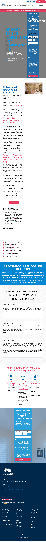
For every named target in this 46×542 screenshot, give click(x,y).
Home (4, 81)
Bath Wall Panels (23, 279)
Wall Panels (39, 5)
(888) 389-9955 (31, 1)
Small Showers (37, 275)
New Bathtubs (12, 274)
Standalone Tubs (30, 274)
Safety (9, 8)
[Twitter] (5, 499)
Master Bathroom (19, 272)
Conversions (30, 5)
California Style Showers (25, 275)
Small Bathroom (29, 272)
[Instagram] (7, 499)
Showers (22, 5)
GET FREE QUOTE (32, 76)
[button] (2, 310)
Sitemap (20, 534)
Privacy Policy (24, 534)
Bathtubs (36, 272)
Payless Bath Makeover (29, 282)
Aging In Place (22, 280)
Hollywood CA (19, 105)
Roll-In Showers (31, 280)
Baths (16, 5)
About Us (15, 8)
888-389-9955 (12, 196)
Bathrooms (10, 5)
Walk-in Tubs (18, 282)
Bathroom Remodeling (8, 272)
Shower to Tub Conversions (32, 277)
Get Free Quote (41, 1)
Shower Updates (13, 275)
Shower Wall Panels (34, 279)
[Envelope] (11, 499)
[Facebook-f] (3, 499)
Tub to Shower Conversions (16, 277)
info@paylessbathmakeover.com (14, 489)
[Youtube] (9, 499)
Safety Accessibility (12, 280)
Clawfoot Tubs (21, 274)
